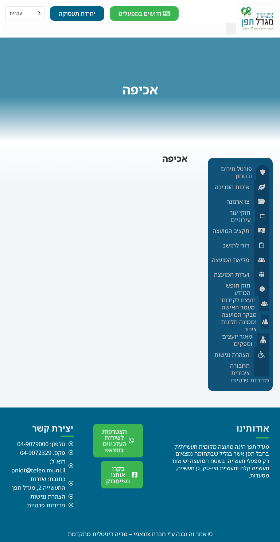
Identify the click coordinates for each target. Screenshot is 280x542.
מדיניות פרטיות (250, 380)
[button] (231, 29)
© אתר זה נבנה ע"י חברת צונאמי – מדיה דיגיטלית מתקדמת (140, 534)
